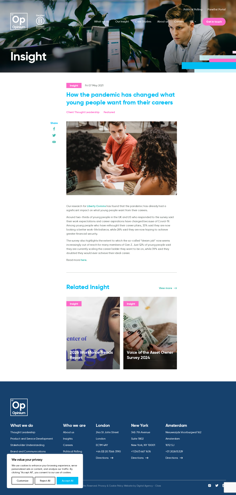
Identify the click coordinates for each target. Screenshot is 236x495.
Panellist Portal (216, 9)
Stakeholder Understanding (27, 445)
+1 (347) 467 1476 (141, 451)
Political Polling (192, 9)
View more (165, 288)
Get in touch (214, 21)
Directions (102, 457)
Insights (68, 438)
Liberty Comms (96, 206)
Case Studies (143, 21)
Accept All (67, 480)
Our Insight (122, 21)
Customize (22, 480)
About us (162, 21)
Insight (74, 85)
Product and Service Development (31, 438)
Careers (179, 21)
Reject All (45, 480)
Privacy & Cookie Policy (110, 485)
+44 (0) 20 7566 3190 (108, 451)
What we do (101, 21)
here (83, 260)
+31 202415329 (174, 451)
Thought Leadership (22, 432)
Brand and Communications (28, 451)
